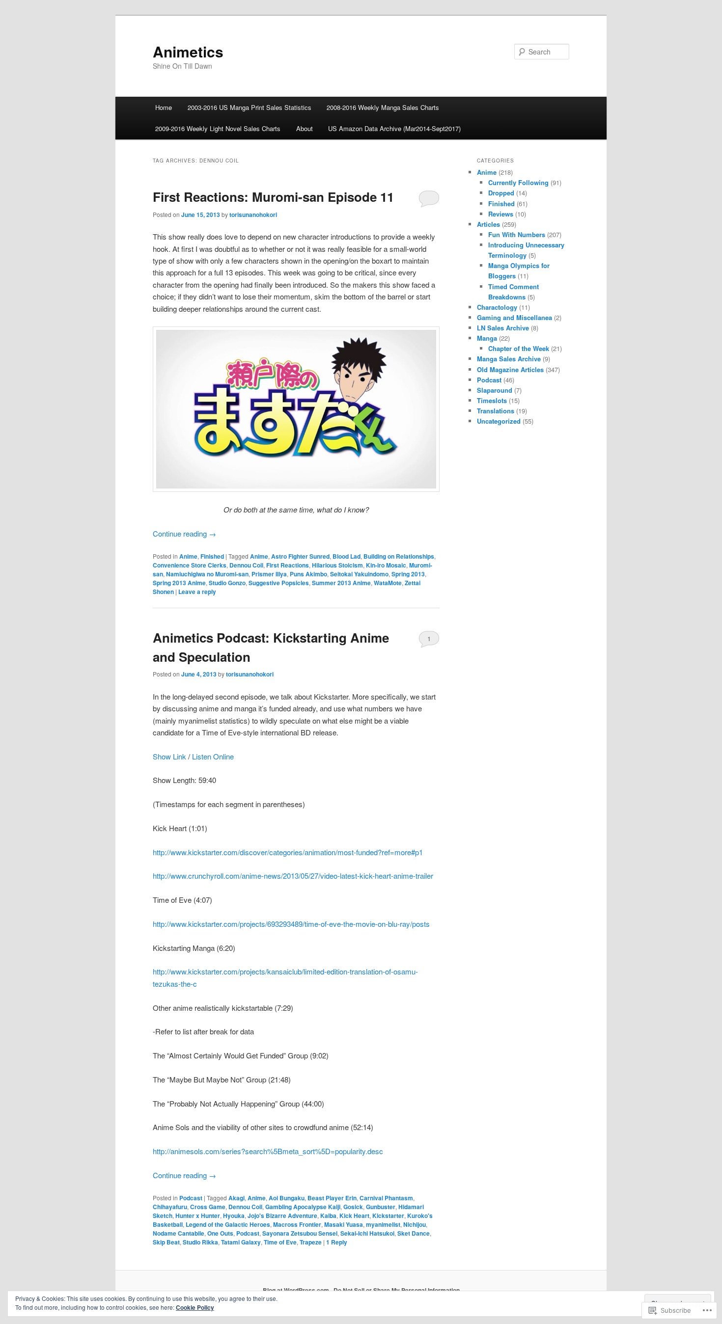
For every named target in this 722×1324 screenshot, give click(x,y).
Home (163, 107)
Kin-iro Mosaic (386, 565)
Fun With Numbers (516, 234)
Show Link (170, 756)
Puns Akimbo (308, 573)
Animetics (188, 51)
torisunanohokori (253, 214)
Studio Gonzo (227, 582)
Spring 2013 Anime (179, 582)
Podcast (190, 1197)
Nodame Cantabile (178, 1233)
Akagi (236, 1197)
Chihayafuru (170, 1206)
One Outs (220, 1233)
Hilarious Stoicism (337, 565)
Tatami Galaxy (241, 1242)
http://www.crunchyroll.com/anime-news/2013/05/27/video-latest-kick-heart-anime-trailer (293, 875)
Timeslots (492, 400)
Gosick (353, 1206)
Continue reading (184, 533)
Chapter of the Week (518, 348)
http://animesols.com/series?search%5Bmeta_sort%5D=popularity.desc (268, 1151)
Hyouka (234, 1215)
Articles (488, 224)
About (304, 128)
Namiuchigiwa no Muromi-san (207, 573)
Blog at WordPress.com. (297, 1290)
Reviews (500, 213)
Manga (487, 338)
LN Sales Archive (503, 327)
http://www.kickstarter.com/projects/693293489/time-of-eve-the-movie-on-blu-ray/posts (291, 924)
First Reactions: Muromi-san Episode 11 (273, 197)
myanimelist (383, 1224)
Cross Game (207, 1206)
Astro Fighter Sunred (300, 556)
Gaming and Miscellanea (514, 317)
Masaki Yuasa (343, 1224)
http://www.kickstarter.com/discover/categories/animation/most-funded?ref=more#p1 (288, 852)
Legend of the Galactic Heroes (228, 1224)
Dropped (501, 192)
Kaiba (328, 1215)
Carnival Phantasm (386, 1197)
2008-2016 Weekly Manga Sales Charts (383, 107)
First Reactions (287, 565)
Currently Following (518, 182)
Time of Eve (280, 1242)
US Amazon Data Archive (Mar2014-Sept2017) (394, 128)
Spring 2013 (408, 573)
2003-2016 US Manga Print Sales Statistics (249, 107)
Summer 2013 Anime (341, 582)
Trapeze (311, 1242)
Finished (212, 556)
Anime (188, 556)
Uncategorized (499, 421)
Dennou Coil (246, 565)
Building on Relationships (398, 556)
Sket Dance (413, 1233)
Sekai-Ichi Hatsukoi (367, 1233)
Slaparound (494, 390)
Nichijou (414, 1224)
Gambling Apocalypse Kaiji (302, 1206)
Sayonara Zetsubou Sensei (299, 1233)
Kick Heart (354, 1215)
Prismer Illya (269, 573)
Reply (336, 1242)
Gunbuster (380, 1206)
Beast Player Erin (332, 1197)
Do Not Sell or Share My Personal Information (396, 1290)
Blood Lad (347, 556)
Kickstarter (388, 1215)
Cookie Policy (195, 1307)
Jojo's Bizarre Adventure (282, 1215)
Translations (495, 410)
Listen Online (213, 756)
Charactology (497, 307)
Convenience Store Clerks (189, 565)
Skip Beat (166, 1242)
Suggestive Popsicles (279, 582)
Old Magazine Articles (510, 369)
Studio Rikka (200, 1242)
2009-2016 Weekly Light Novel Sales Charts (217, 128)
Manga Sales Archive (509, 358)
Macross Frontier (297, 1224)
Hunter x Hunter (197, 1215)
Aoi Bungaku (287, 1197)
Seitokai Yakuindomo (359, 573)
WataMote (388, 582)
